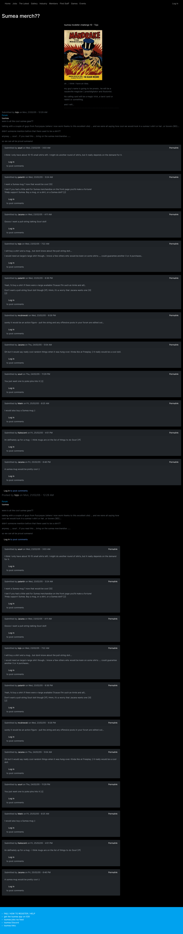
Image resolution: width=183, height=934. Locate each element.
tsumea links (10, 925)
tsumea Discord (11, 922)
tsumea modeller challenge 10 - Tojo (81, 25)
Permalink (174, 148)
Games (74, 3)
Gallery (34, 3)
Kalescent (22, 432)
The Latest (24, 3)
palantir (21, 177)
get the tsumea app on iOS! (17, 916)
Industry (43, 3)
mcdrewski (23, 315)
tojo (17, 112)
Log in (175, 3)
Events (83, 3)
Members (53, 3)
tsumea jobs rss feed (14, 919)
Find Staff (64, 3)
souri (20, 148)
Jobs (14, 3)
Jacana (21, 214)
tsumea (5, 118)
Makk (20, 403)
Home (7, 3)
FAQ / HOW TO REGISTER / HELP (19, 913)
